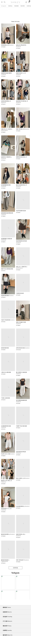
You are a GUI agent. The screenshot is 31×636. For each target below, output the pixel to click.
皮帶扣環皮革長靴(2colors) (23, 351)
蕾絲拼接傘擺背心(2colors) (8, 546)
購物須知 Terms (7, 621)
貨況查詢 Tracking (7, 630)
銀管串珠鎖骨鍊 (5, 351)
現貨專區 (23, 6)
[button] (2, 2)
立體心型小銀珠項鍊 (6, 378)
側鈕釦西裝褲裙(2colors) (7, 296)
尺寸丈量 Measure (7, 635)
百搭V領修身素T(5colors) (22, 574)
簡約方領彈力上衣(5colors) (23, 490)
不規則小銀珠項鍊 (5, 406)
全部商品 (15, 581)
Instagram (3, 6)
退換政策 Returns (7, 626)
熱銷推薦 (16, 6)
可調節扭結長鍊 (20, 296)
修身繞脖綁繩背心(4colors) (23, 518)
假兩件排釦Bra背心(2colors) (20, 546)
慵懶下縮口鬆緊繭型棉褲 (7, 268)
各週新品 (29, 6)
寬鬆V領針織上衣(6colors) (22, 129)
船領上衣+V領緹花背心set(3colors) (21, 269)
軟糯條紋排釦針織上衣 (21, 157)
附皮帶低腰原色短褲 (21, 213)
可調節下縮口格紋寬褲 (21, 434)
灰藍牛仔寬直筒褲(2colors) (8, 323)
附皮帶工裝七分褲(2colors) (8, 462)
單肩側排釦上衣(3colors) (7, 45)
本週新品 (10, 6)
